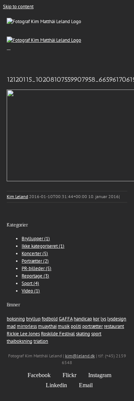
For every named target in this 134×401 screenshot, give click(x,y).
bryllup (33, 319)
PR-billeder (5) (36, 268)
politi (76, 326)
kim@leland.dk (80, 355)
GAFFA (66, 319)
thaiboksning (19, 341)
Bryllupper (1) (36, 238)
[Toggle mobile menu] (8, 47)
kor (96, 319)
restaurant (114, 326)
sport (96, 333)
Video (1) (31, 291)
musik (64, 326)
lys (103, 319)
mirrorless (27, 326)
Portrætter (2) (35, 261)
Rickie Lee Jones (23, 333)
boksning (16, 319)
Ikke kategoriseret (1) (43, 246)
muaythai (47, 326)
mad (11, 326)
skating (83, 333)
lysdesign (116, 319)
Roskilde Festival (58, 333)
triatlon (41, 341)
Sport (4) (30, 283)
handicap (83, 319)
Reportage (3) (35, 276)
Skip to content (18, 6)
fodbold (50, 319)
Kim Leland (17, 196)
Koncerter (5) (35, 253)
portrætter (92, 326)
